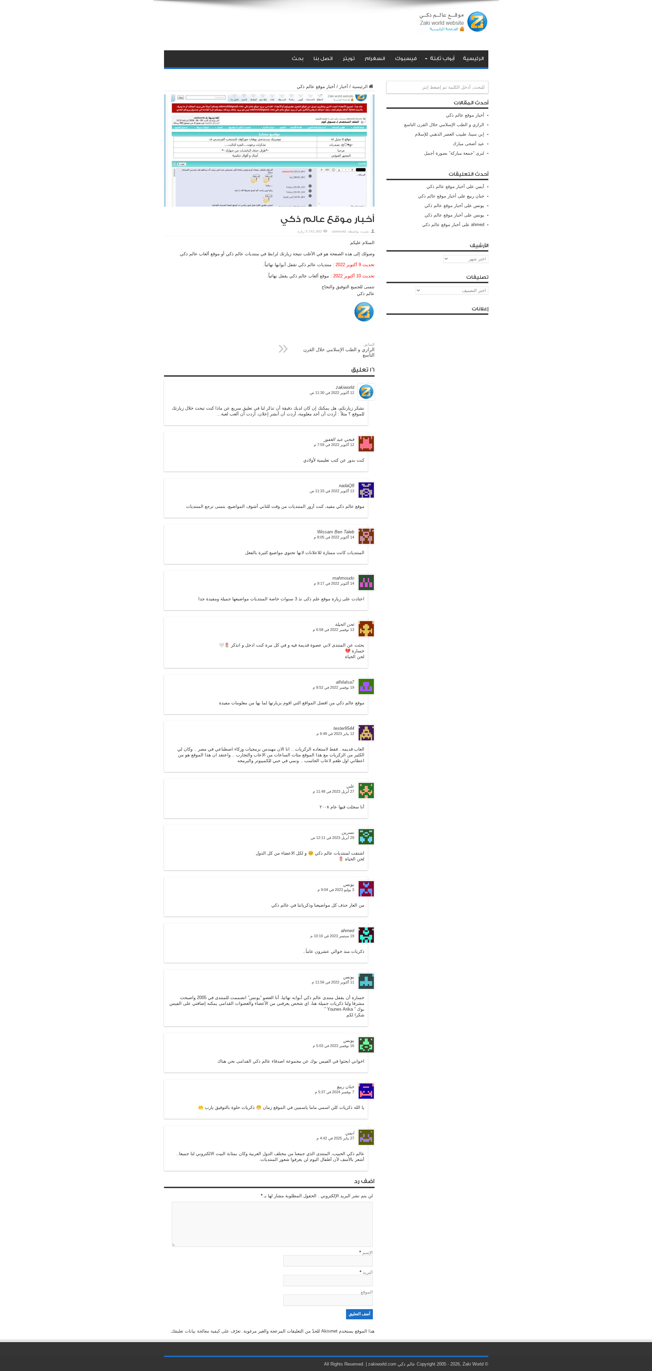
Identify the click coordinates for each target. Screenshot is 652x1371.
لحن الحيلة (344, 624)
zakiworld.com (382, 1364)
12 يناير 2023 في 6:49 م (335, 734)
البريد (368, 1272)
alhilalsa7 (345, 682)
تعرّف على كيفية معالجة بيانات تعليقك (206, 1331)
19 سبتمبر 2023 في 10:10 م (332, 936)
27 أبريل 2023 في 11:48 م (333, 791)
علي (350, 786)
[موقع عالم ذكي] (452, 28)
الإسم (367, 1252)
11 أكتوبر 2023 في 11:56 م (333, 982)
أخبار (343, 86)
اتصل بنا (322, 59)
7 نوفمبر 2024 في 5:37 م (334, 1092)
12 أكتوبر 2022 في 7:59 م (334, 445)
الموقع (367, 1292)
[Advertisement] (287, 26)
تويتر (349, 59)
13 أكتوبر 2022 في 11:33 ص (332, 491)
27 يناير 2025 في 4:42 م (335, 1138)
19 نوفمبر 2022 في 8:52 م (333, 687)
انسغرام (375, 59)
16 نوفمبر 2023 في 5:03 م (333, 1046)
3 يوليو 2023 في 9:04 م (336, 890)
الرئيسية (473, 59)
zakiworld (339, 231)
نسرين (348, 832)
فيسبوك (406, 59)
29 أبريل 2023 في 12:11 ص (332, 838)
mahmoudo (343, 578)
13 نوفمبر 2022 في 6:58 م (333, 630)
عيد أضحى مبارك (468, 143)
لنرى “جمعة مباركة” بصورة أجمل (454, 153)
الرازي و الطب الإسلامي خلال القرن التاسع (339, 350)
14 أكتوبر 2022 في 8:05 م (334, 537)
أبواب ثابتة (442, 59)
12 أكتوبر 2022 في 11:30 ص (332, 393)
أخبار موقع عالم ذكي (465, 115)
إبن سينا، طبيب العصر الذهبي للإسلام (449, 134)
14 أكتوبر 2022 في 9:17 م (334, 583)
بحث (297, 59)
